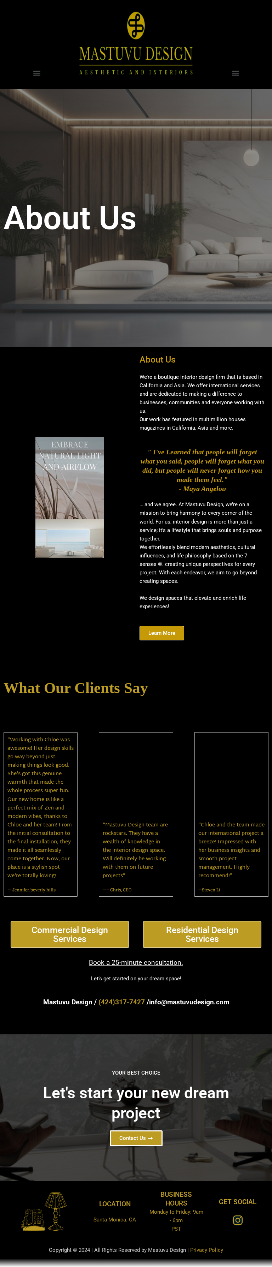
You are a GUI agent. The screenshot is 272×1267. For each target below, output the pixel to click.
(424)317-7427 (121, 1002)
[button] (36, 73)
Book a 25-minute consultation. (136, 962)
